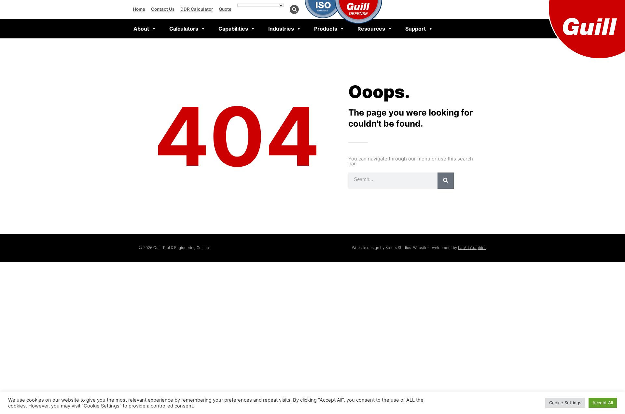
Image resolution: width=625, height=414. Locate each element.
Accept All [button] (602, 402)
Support (415, 28)
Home (139, 9)
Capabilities (233, 28)
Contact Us (162, 9)
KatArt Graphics (472, 247)
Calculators (183, 28)
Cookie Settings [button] (565, 402)
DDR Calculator (196, 9)
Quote (225, 9)
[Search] (446, 180)
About (141, 28)
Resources (371, 28)
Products (325, 28)
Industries (281, 28)
